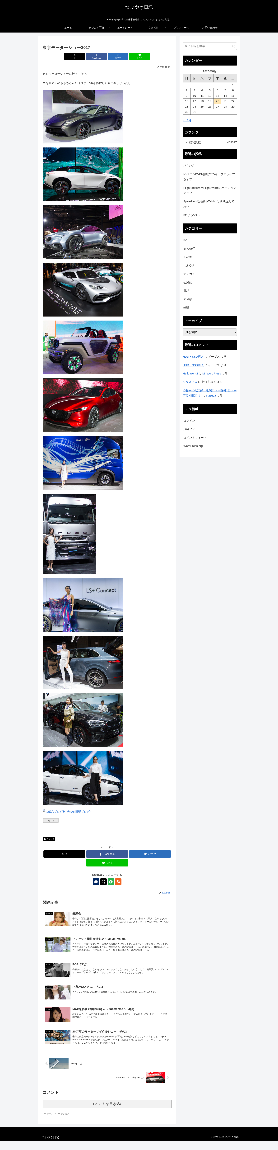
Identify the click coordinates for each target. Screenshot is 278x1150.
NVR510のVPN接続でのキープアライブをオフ (209, 177)
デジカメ (50, 839)
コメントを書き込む (107, 1104)
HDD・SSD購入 (193, 356)
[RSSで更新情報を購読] (118, 881)
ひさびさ (189, 165)
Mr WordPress (211, 373)
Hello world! (190, 373)
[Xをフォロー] (103, 881)
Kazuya (211, 395)
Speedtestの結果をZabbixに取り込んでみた (208, 204)
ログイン (189, 420)
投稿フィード (192, 429)
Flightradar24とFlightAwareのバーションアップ (209, 190)
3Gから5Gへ (191, 215)
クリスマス (190, 381)
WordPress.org (193, 446)
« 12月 (187, 120)
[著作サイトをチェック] (96, 881)
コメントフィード (195, 437)
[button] (233, 46)
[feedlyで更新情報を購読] (111, 881)
